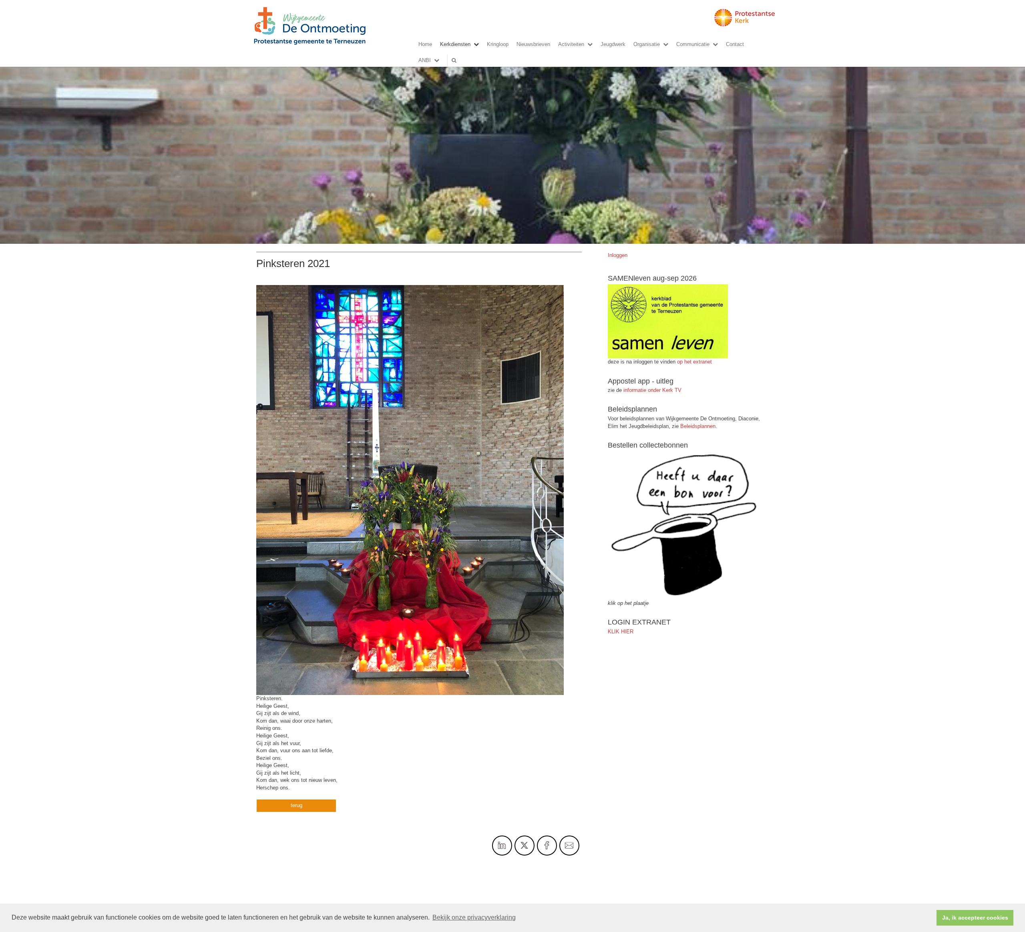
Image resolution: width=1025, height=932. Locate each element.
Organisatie (646, 44)
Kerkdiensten (455, 44)
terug (296, 805)
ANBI (424, 60)
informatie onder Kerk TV (651, 390)
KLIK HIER (620, 632)
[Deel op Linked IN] (502, 846)
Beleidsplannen (697, 426)
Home (425, 44)
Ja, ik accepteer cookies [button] (975, 917)
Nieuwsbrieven (533, 44)
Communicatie (692, 44)
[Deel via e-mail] (569, 846)
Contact (735, 44)
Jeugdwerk (613, 44)
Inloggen (617, 255)
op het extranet (694, 362)
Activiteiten (571, 44)
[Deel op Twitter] (525, 846)
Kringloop (497, 44)
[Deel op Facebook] (547, 846)
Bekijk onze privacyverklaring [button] (474, 917)
